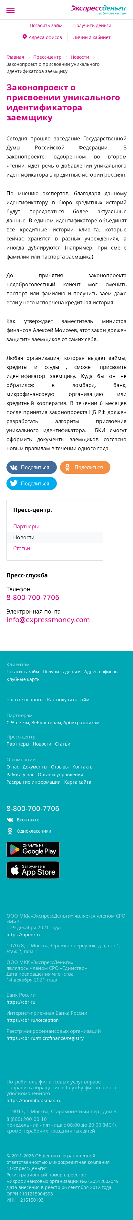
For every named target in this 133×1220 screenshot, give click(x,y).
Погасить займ (46, 25)
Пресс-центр (47, 57)
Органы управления (60, 775)
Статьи (21, 548)
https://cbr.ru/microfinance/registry (45, 1038)
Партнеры (26, 526)
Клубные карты (23, 679)
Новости (80, 57)
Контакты (83, 767)
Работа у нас (20, 775)
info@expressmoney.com (48, 619)
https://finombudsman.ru (34, 1100)
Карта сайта (77, 782)
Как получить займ (68, 700)
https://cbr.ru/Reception (32, 1020)
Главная (15, 57)
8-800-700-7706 (32, 597)
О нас (12, 767)
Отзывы (60, 767)
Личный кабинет (92, 37)
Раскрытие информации (33, 782)
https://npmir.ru (24, 935)
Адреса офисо (45, 37)
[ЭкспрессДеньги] (98, 10)
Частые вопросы (25, 700)
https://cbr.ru (21, 1002)
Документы (35, 767)
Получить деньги (92, 25)
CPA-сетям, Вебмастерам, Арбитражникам (52, 723)
